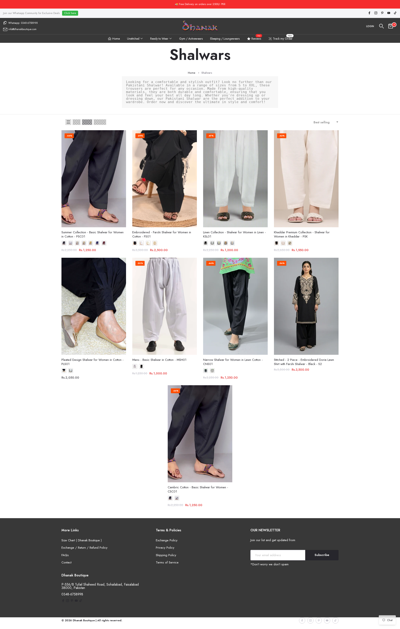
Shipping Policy (166, 555)
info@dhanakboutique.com (22, 29)
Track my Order (282, 38)
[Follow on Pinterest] (382, 13)
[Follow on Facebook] (369, 13)
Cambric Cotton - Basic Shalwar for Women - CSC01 (198, 489)
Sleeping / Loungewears (225, 39)
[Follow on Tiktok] (395, 13)
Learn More (216, 4)
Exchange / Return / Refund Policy (84, 547)
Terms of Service (167, 562)
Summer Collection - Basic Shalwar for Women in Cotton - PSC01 (92, 234)
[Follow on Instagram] (376, 13)
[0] (390, 26)
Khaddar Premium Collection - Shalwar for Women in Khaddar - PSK (302, 234)
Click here (70, 13)
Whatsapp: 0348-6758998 (23, 23)
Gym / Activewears (191, 39)
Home (116, 39)
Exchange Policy (167, 540)
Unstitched (133, 39)
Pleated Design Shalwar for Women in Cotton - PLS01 (92, 362)
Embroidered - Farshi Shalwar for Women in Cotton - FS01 (161, 234)
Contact (66, 562)
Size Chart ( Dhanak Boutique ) (81, 540)
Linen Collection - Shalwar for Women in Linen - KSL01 (234, 234)
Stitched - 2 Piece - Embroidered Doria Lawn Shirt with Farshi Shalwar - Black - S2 (304, 362)
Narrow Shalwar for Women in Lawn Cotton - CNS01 (233, 362)
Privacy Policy (165, 547)
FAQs (65, 555)
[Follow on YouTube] (388, 13)
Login (370, 26)
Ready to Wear (159, 39)
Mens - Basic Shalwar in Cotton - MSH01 (159, 360)
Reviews (256, 38)
